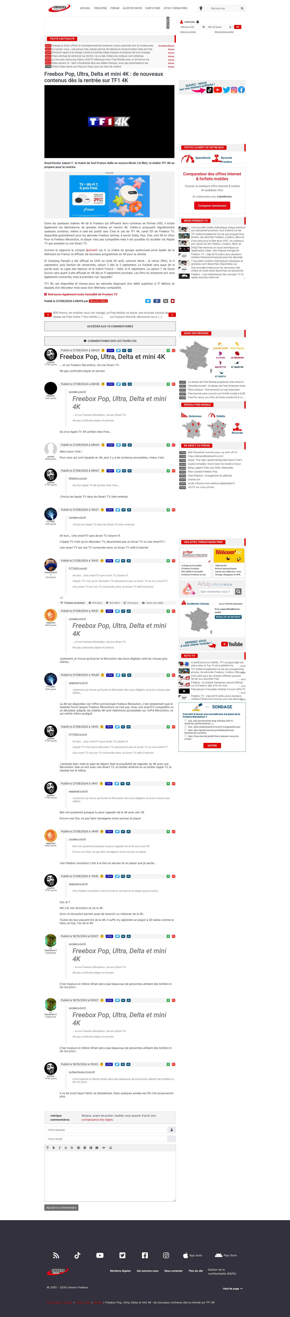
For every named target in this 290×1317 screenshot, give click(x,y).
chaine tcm (194, 479)
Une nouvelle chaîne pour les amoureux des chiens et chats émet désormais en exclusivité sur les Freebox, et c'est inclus (218, 270)
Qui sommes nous (147, 1270)
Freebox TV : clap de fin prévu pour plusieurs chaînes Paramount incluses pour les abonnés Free (218, 257)
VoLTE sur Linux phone (201, 487)
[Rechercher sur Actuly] (238, 591)
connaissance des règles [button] (97, 1119)
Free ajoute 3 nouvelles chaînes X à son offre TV (218, 689)
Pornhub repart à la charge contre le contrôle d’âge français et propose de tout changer (101, 52)
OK (237, 27)
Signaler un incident (228, 617)
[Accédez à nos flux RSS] (57, 1255)
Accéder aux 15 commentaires (110, 326)
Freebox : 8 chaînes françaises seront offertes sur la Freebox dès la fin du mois (217, 684)
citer (110, 350)
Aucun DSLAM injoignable (231, 604)
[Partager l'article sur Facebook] (156, 301)
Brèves (171, 49)
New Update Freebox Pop (202, 471)
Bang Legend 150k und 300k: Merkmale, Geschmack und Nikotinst (210, 469)
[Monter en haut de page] (130, 350)
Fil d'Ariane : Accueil (59, 1302)
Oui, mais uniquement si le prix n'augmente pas (214, 726)
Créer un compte (188, 31)
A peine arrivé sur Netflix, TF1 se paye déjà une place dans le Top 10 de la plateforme (217, 664)
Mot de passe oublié (224, 31)
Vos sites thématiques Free (203, 542)
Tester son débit (154, 602)
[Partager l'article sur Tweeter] (148, 301)
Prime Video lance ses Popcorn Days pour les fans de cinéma (86, 66)
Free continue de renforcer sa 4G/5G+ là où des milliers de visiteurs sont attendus (98, 55)
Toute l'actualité (62, 38)
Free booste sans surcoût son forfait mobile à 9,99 (216, 393)
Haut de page (231, 1288)
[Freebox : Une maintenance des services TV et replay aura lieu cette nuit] (184, 276)
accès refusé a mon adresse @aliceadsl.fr (211, 483)
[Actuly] (189, 589)
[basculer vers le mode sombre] (201, 8)
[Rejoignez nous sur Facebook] (146, 1255)
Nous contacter (173, 1270)
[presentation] (47, 1148)
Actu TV (189, 655)
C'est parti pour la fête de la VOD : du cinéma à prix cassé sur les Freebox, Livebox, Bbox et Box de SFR (218, 243)
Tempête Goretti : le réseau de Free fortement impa (216, 385)
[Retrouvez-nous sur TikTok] (78, 1255)
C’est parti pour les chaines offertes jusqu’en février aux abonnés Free (216, 677)
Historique (132, 602)
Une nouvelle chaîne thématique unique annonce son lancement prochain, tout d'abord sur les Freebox (218, 230)
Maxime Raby (98, 301)
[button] (48, 1148)
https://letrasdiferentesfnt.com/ (205, 456)
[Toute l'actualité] (168, 38)
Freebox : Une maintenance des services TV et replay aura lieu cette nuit (218, 276)
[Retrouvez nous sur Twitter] (123, 1255)
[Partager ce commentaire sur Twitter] (118, 350)
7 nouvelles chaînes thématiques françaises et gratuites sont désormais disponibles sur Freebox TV (218, 263)
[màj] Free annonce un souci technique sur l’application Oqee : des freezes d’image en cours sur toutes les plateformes (218, 250)
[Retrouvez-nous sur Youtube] (101, 1255)
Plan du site (196, 1270)
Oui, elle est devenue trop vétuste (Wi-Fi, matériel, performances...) (209, 722)
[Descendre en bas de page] (124, 350)
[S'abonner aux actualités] (173, 301)
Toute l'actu (83, 1302)
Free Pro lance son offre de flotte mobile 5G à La (215, 397)
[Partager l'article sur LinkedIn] (165, 301)
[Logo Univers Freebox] (59, 8)
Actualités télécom (166, 46)
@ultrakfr (92, 250)
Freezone (189, 22)
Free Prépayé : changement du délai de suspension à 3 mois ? (210, 477)
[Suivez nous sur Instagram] (167, 1255)
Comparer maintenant (212, 205)
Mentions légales (120, 1270)
